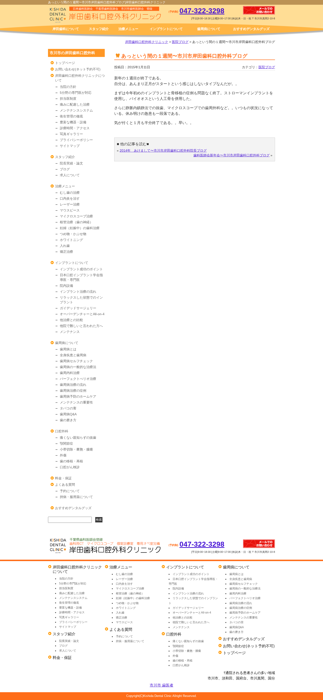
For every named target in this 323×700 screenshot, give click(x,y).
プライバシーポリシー (76, 140)
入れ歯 (65, 246)
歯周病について (208, 29)
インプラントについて (166, 29)
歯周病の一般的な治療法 (78, 367)
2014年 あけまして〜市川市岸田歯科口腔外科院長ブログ (163, 150)
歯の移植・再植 (71, 461)
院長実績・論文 (71, 163)
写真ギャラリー (71, 134)
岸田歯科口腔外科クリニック (146, 42)
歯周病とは (68, 349)
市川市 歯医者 (161, 685)
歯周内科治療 (70, 373)
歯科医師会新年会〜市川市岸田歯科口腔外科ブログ (231, 155)
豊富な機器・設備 (73, 122)
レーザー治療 (70, 204)
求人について (70, 175)
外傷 (63, 455)
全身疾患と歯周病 (73, 355)
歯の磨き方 (68, 420)
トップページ (65, 63)
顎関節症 (66, 443)
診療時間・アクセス (75, 128)
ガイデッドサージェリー (78, 308)
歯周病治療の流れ (73, 385)
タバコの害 (68, 408)
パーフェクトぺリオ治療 (78, 379)
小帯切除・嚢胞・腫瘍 (76, 449)
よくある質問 (65, 484)
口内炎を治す (70, 198)
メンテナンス (70, 332)
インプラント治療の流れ (78, 291)
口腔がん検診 (70, 467)
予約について (70, 491)
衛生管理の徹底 (71, 116)
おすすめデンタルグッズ (251, 29)
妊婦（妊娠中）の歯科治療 (80, 228)
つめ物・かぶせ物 (73, 234)
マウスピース (70, 210)
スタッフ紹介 (99, 29)
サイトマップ (70, 146)
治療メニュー (128, 29)
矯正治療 (66, 251)
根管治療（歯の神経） (76, 222)
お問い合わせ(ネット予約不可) (77, 69)
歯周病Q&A (68, 414)
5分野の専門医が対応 (76, 92)
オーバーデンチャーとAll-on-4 (82, 314)
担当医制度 (68, 98)
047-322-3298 (201, 11)
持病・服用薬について (76, 497)
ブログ (65, 169)
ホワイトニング (71, 240)
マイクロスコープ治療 (76, 216)
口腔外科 (61, 431)
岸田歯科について (65, 29)
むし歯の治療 (70, 192)
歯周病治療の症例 (73, 390)
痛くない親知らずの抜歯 (78, 437)
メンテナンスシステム (76, 110)
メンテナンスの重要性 (76, 402)
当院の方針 (68, 87)
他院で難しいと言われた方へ (81, 326)
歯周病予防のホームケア (78, 396)
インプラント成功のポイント (81, 269)
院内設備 (66, 286)
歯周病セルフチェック (76, 361)
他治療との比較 (71, 320)
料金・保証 (63, 478)
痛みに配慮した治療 (75, 104)
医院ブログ (180, 42)
